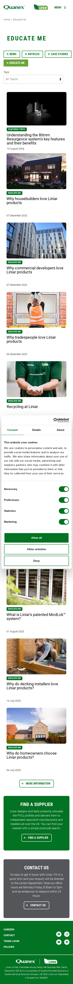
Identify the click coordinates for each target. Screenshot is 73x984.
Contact (9, 935)
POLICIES (9, 946)
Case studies (59, 54)
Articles (34, 54)
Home (7, 19)
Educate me (19, 19)
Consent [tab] (12, 429)
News (13, 54)
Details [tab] (36, 429)
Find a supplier (38, 837)
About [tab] (60, 429)
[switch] (64, 500)
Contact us (38, 905)
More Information (38, 783)
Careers (9, 929)
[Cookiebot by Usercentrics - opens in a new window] (53, 420)
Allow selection (36, 549)
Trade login (11, 941)
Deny (36, 560)
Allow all (36, 537)
